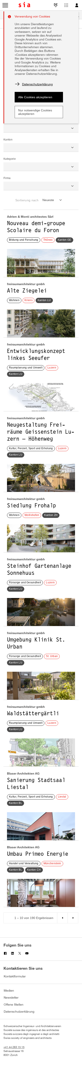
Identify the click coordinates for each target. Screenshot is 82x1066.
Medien (9, 990)
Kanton (7, 139)
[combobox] (53, 200)
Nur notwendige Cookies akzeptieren (35, 112)
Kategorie (9, 158)
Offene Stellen (13, 1004)
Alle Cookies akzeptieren (35, 97)
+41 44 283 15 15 (13, 1047)
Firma (7, 178)
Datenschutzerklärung (19, 1011)
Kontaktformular (15, 976)
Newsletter (11, 997)
